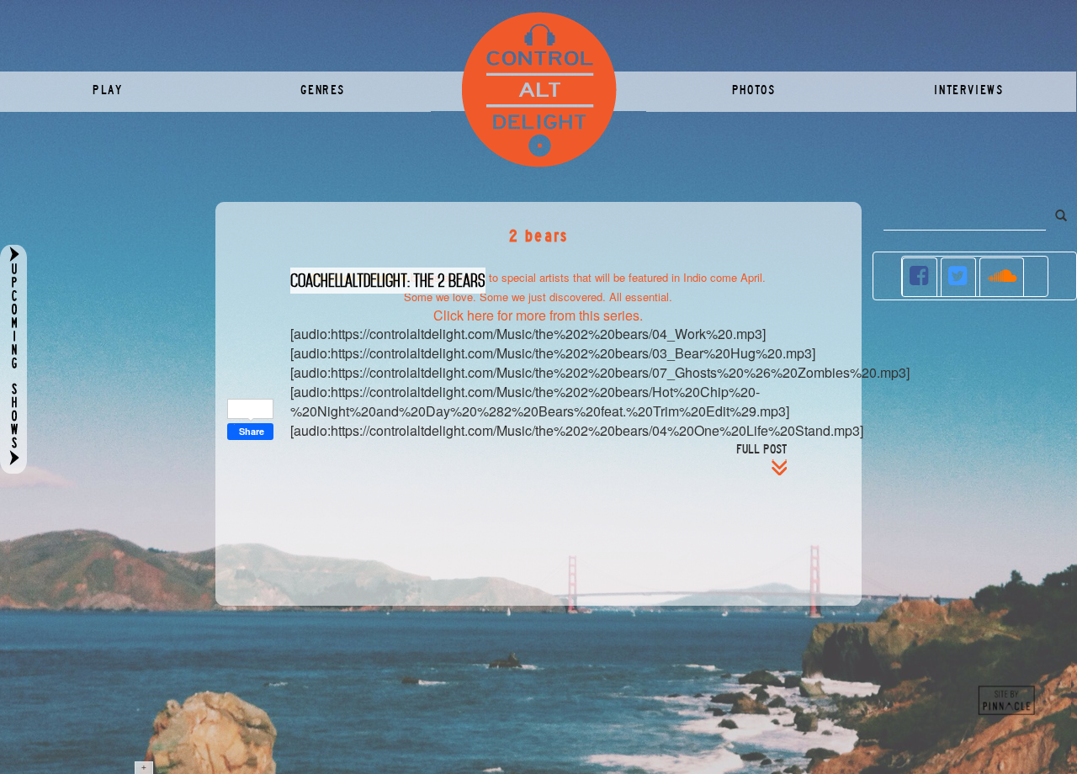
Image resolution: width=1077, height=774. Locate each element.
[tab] (920, 276)
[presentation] (920, 277)
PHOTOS (754, 90)
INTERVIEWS (968, 90)
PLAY (107, 90)
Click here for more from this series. (538, 315)
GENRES (322, 90)
